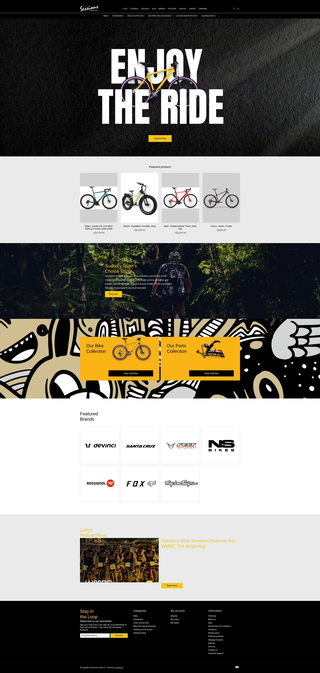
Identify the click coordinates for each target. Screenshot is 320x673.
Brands (162, 9)
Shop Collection (131, 373)
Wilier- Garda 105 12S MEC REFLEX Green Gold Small (99, 227)
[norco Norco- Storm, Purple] (221, 198)
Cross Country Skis (141, 623)
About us (212, 619)
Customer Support (215, 653)
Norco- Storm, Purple (221, 226)
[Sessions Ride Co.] (89, 8)
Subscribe (119, 635)
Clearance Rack (139, 633)
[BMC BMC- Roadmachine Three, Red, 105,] (180, 198)
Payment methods (215, 636)
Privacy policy (213, 633)
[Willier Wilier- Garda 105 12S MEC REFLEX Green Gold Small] (98, 198)
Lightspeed (119, 667)
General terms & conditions (219, 626)
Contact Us (212, 650)
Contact (192, 9)
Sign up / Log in (233, 2)
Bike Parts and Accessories (144, 626)
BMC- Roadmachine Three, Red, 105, (180, 227)
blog (210, 623)
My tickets (175, 623)
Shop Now (113, 294)
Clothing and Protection (143, 629)
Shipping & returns (215, 640)
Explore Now (160, 138)
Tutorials (134, 9)
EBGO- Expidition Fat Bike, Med (140, 226)
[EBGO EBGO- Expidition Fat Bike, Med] (139, 198)
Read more (172, 585)
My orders (175, 619)
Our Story (172, 9)
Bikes (135, 616)
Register (174, 616)
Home (125, 9)
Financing (203, 9)
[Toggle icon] (234, 8)
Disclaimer (212, 629)
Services (182, 9)
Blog (154, 9)
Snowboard (138, 619)
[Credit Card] (237, 668)
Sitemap (211, 643)
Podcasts (145, 9)
